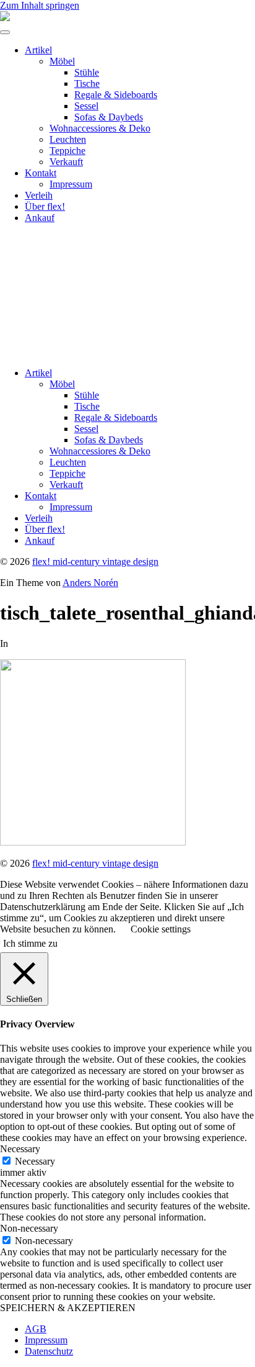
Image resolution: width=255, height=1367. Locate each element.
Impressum (71, 184)
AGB (35, 1329)
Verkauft (66, 161)
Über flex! (45, 206)
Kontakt (40, 173)
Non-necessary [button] (29, 1228)
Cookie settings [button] (161, 929)
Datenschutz (49, 1351)
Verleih (39, 195)
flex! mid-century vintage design (95, 561)
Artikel (38, 50)
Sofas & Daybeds (108, 117)
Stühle (86, 72)
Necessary (35, 1161)
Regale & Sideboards (115, 94)
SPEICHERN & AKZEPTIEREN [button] (68, 1307)
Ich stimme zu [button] (30, 943)
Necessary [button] (20, 1149)
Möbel (62, 61)
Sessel (86, 106)
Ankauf (39, 217)
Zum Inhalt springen (39, 5)
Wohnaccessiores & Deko (100, 128)
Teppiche (67, 150)
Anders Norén (90, 582)
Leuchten (68, 139)
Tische (87, 83)
